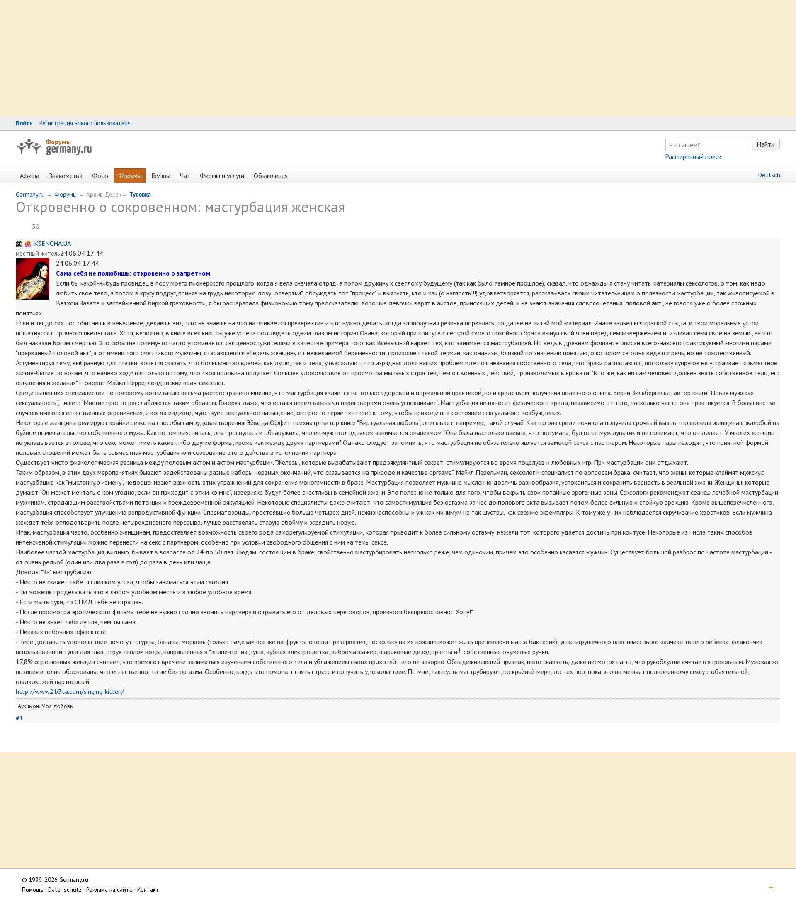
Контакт (148, 890)
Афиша (29, 175)
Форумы (58, 141)
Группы (160, 175)
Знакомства (66, 175)
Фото (100, 175)
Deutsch (769, 175)
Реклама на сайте (109, 890)
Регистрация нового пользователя (85, 123)
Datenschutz (65, 890)
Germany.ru (30, 194)
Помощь (33, 890)
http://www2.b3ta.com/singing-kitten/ (70, 691)
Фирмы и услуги (222, 175)
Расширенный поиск (693, 156)
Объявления (271, 175)
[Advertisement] (249, 58)
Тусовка (140, 194)
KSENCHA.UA (52, 243)
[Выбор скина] (768, 890)
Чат (185, 175)
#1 (19, 718)
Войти (24, 123)
